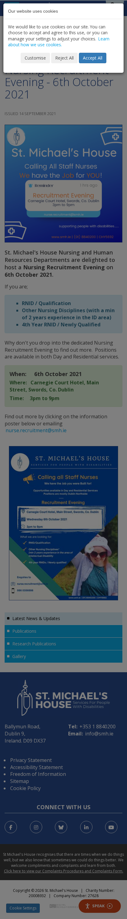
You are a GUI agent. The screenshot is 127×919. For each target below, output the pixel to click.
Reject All (64, 58)
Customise (35, 58)
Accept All (92, 58)
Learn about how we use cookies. (58, 42)
